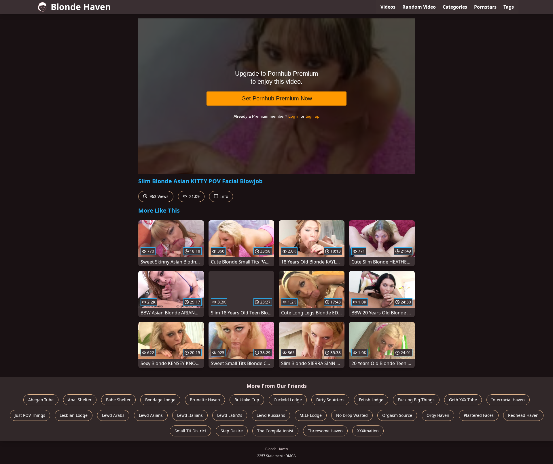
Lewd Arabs (113, 415)
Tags (508, 7)
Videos (387, 7)
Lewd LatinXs (229, 415)
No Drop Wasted (352, 415)
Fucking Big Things (416, 399)
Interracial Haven (508, 399)
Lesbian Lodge (74, 415)
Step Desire (232, 431)
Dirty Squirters (330, 399)
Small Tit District (190, 431)
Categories (455, 7)
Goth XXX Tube (463, 399)
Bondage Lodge (160, 399)
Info (223, 196)
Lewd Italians (190, 415)
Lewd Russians (271, 415)
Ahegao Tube (41, 399)
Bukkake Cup (246, 399)
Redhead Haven (523, 415)
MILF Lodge (311, 415)
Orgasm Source (397, 415)
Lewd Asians (151, 415)
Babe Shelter (118, 399)
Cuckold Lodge (288, 399)
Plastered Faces (479, 415)
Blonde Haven (81, 7)
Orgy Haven (438, 415)
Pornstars (485, 7)
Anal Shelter (80, 399)
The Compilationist (275, 431)
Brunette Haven (205, 399)
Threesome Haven (325, 431)
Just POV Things (30, 415)
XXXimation (368, 431)
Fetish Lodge (371, 399)
